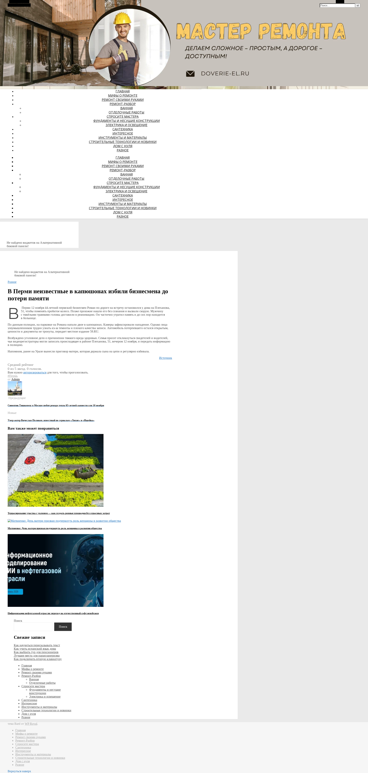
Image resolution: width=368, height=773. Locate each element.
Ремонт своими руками (123, 100)
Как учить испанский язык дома (35, 648)
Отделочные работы (126, 112)
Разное (123, 150)
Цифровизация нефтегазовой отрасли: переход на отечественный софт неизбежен (53, 613)
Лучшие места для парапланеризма (37, 655)
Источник (165, 358)
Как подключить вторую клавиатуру (38, 659)
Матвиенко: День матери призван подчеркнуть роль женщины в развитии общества (55, 528)
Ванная (126, 108)
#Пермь (13, 376)
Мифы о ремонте (122, 95)
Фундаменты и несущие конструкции (126, 121)
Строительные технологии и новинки (123, 142)
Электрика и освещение (126, 125)
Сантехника (123, 129)
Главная (123, 91)
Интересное (123, 133)
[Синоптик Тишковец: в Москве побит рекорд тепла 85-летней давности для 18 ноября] (15, 394)
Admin (15, 379)
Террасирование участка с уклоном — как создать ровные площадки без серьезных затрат (59, 513)
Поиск (18, 620)
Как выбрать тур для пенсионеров (36, 652)
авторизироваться (34, 372)
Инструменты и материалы (123, 138)
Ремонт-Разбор (123, 104)
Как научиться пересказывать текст (37, 645)
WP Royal (31, 723)
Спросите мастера (123, 116)
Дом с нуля (122, 146)
